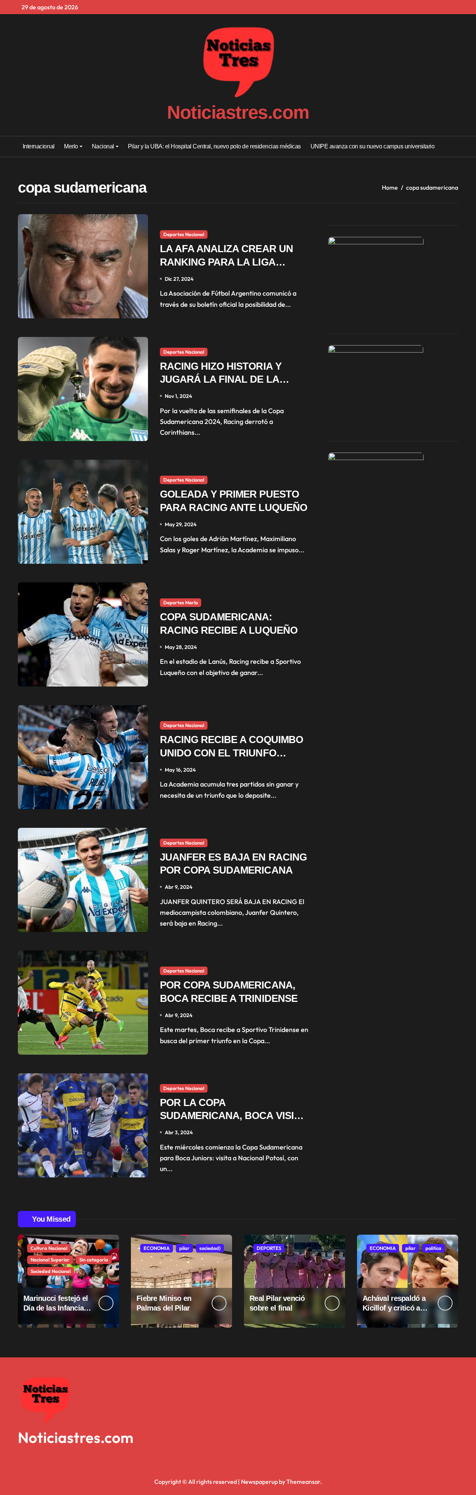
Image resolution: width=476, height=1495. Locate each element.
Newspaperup (259, 1481)
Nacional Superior (50, 1260)
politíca (433, 1248)
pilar (184, 1248)
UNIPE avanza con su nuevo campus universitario (373, 146)
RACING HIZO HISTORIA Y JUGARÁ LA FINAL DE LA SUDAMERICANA (221, 379)
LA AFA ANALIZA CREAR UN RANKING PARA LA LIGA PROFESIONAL (226, 261)
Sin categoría (93, 1260)
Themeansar (303, 1481)
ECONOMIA (157, 1248)
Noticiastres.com (238, 112)
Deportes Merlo (180, 602)
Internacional (39, 146)
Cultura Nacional (48, 1248)
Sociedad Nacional (50, 1271)
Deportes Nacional (183, 234)
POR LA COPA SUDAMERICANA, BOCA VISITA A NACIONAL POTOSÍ (233, 1115)
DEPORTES (269, 1248)
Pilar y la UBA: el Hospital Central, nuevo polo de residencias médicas (214, 146)
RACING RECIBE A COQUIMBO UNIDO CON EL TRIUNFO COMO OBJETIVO (231, 752)
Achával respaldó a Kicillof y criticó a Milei (394, 1308)
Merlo (71, 146)
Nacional (103, 146)
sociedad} (210, 1248)
